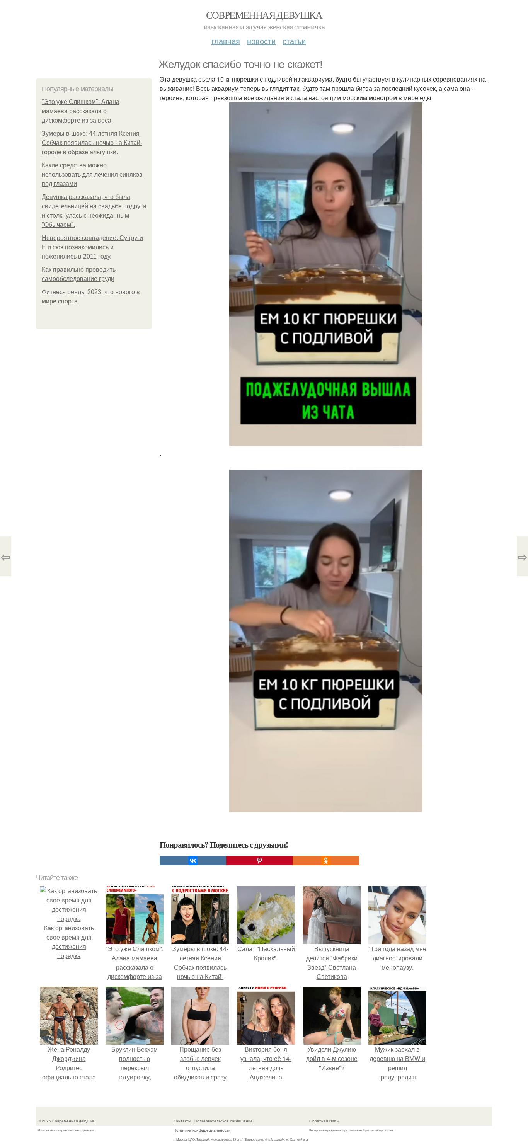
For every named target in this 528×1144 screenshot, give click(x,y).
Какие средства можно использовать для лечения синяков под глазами (92, 174)
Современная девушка (264, 14)
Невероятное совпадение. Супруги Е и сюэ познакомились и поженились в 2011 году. (92, 247)
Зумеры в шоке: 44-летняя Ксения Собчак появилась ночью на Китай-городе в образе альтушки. (92, 142)
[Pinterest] (259, 860)
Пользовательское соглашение (223, 1121)
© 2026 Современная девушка (66, 1121)
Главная (225, 40)
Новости (261, 40)
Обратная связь (324, 1121)
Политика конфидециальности (202, 1130)
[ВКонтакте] (193, 860)
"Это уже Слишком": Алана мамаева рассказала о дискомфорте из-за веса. (80, 111)
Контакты (182, 1121)
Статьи (294, 40)
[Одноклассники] (326, 860)
